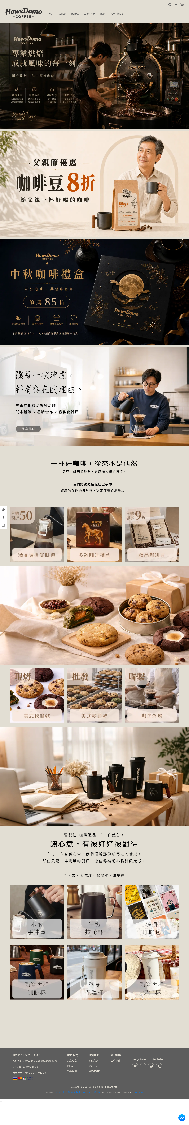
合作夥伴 (115, 1060)
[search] (170, 4)
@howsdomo (30, 1066)
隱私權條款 (94, 1071)
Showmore (138, 1091)
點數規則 (72, 1071)
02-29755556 (32, 1054)
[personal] (176, 4)
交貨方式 (93, 1065)
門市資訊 (72, 1065)
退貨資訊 (93, 1060)
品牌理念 (72, 1060)
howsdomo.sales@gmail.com (41, 1060)
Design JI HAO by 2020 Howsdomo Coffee (78, 1091)
